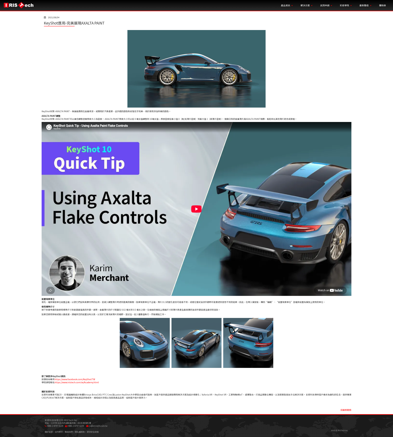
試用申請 (324, 5)
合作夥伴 (59, 431)
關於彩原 (49, 431)
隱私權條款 (80, 431)
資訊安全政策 (93, 431)
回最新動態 (346, 409)
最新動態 (364, 5)
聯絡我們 (69, 431)
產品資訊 (285, 5)
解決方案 (305, 5)
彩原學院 (344, 5)
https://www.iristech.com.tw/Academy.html (76, 382)
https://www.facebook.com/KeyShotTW (74, 379)
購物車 (382, 5)
